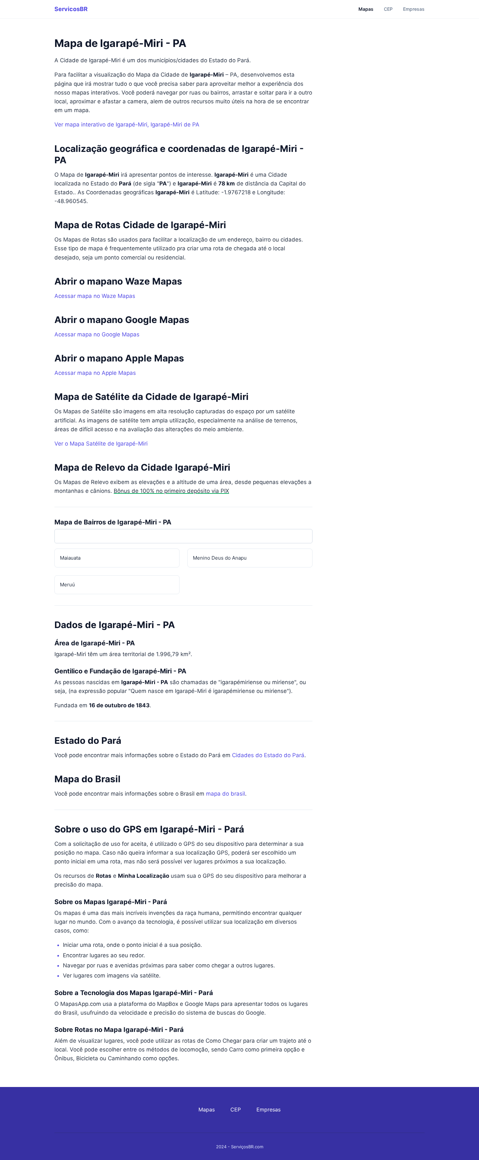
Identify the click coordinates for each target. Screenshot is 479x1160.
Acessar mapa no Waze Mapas (94, 296)
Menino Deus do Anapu (220, 558)
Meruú (67, 584)
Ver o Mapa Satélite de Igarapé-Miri (101, 443)
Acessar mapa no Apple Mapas (95, 373)
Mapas (365, 9)
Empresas (414, 9)
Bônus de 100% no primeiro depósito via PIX (171, 491)
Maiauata (70, 558)
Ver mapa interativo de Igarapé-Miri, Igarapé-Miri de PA (126, 124)
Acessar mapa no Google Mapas (96, 334)
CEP (388, 9)
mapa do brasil (225, 793)
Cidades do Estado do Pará (268, 755)
